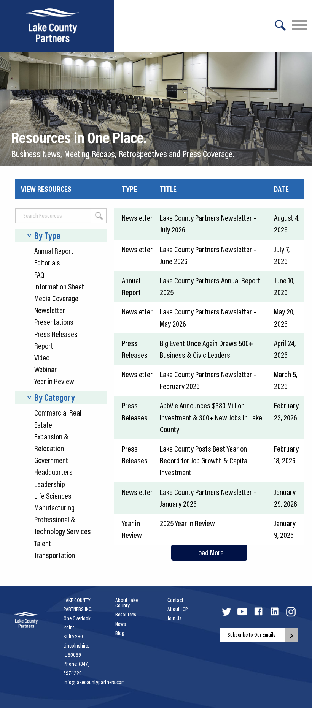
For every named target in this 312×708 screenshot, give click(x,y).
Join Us (174, 618)
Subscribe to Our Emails (251, 634)
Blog (119, 633)
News (120, 624)
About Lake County (126, 603)
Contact (175, 600)
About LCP (177, 609)
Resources (125, 614)
